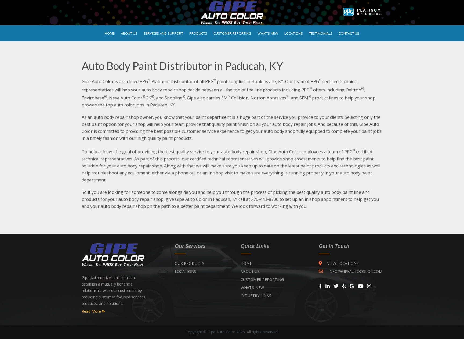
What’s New (268, 33)
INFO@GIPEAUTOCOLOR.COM (355, 271)
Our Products (189, 263)
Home (110, 33)
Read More (91, 311)
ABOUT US (250, 271)
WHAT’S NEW (252, 287)
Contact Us (349, 33)
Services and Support (163, 33)
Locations (293, 33)
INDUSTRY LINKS (256, 295)
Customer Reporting (232, 33)
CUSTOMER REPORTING (262, 279)
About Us (129, 33)
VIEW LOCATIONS (343, 263)
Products (198, 33)
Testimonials (320, 33)
